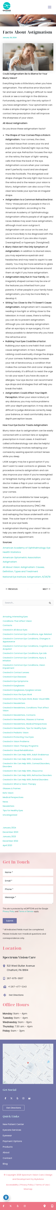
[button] (13, 995)
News (5, 801)
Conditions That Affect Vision (17, 621)
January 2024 (9, 827)
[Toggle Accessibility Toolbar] (6, 1197)
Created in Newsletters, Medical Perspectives (25, 724)
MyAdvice (39, 1179)
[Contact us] (52, 1206)
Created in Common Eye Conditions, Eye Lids (25, 653)
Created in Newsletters (14, 703)
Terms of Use (42, 1184)
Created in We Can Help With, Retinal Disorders (25, 779)
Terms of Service (26, 911)
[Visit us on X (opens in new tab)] (11, 1098)
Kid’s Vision (8, 793)
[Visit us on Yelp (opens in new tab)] (17, 1098)
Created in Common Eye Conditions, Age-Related (27, 634)
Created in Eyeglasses (13, 685)
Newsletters (8, 806)
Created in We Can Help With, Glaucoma (23, 771)
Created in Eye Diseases (14, 676)
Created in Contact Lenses (16, 672)
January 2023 (9, 836)
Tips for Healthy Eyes (13, 810)
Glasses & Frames (12, 788)
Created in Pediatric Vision (16, 732)
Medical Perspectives (13, 797)
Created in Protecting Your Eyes (18, 737)
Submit (9, 920)
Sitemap (28, 1189)
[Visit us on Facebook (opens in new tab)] (5, 1098)
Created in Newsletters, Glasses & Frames (23, 719)
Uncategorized (10, 815)
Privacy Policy (9, 911)
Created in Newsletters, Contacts (19, 715)
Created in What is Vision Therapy (19, 784)
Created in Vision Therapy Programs (20, 746)
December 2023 (10, 832)
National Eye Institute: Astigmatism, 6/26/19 (26, 576)
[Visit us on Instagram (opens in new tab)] (23, 1098)
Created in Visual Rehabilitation (18, 750)
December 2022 (10, 841)
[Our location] (44, 1206)
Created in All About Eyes (15, 629)
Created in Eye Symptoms (15, 681)
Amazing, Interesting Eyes (15, 616)
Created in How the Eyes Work (17, 694)
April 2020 (7, 845)
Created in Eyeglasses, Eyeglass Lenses (22, 690)
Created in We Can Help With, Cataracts (22, 759)
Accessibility (12, 1184)
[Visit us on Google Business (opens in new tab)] (29, 1098)
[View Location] (5, 965)
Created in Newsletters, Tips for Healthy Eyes (24, 728)
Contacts (7, 625)
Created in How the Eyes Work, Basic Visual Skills (26, 699)
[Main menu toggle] (49, 7)
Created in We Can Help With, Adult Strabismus (26, 754)
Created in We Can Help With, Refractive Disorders (27, 775)
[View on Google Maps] (28, 1063)
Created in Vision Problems (16, 741)
